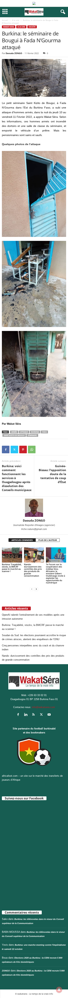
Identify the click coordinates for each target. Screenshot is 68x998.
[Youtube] (49, 715)
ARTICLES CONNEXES (22, 540)
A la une (15, 20)
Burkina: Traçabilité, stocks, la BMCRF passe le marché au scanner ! (12, 568)
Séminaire (32, 435)
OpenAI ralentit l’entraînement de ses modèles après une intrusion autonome (33, 616)
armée (14, 432)
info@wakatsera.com (43, 707)
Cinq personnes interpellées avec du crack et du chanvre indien (33, 647)
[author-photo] (34, 508)
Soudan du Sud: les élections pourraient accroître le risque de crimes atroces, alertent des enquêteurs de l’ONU (34, 637)
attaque (24, 432)
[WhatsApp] (32, 449)
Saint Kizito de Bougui (14, 435)
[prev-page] (32, 589)
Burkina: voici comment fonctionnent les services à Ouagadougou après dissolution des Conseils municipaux (17, 478)
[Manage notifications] (59, 990)
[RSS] (34, 715)
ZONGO (6, 971)
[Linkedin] (27, 715)
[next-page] (36, 589)
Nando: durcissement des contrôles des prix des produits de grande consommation (33, 570)
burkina (35, 432)
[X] (14, 449)
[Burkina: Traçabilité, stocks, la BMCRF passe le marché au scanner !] (12, 555)
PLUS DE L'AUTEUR (47, 540)
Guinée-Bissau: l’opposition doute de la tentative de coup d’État (52, 474)
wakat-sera (8, 27)
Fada (44, 432)
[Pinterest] (23, 449)
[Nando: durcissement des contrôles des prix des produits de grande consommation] (34, 555)
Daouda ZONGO (14, 53)
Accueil (5, 20)
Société (32, 27)
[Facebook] (5, 449)
